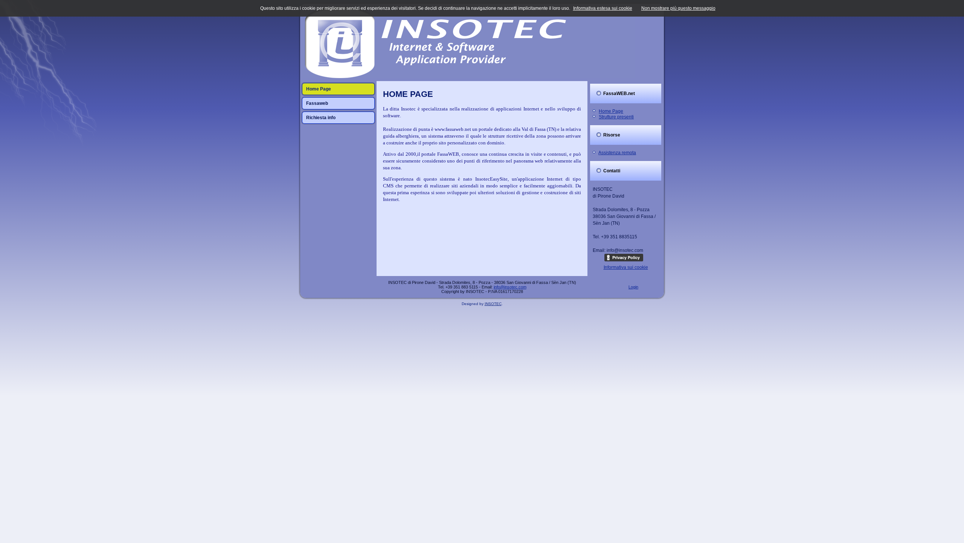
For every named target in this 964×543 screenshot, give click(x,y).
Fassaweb (317, 103)
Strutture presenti (616, 117)
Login (633, 287)
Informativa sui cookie (626, 267)
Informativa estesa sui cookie (602, 8)
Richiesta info (321, 117)
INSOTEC (493, 304)
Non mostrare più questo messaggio (678, 8)
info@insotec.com (510, 287)
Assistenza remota (617, 152)
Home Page (318, 89)
